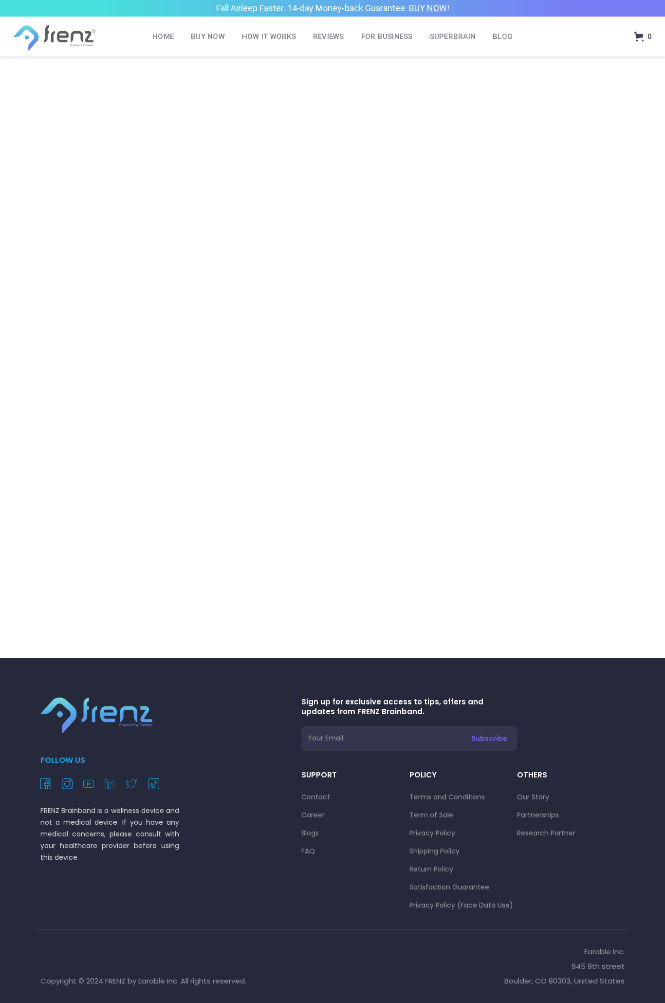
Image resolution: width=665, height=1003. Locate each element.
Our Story (533, 797)
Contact (315, 797)
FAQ (308, 851)
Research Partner (546, 833)
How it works (269, 36)
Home (163, 36)
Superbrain (453, 36)
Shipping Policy (434, 851)
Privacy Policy (432, 833)
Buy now (208, 36)
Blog (503, 36)
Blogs (310, 833)
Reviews (328, 36)
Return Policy (431, 869)
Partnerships (538, 815)
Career (313, 815)
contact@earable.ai (435, 341)
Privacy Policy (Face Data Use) (461, 905)
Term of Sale (431, 815)
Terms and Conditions (447, 797)
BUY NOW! (429, 8)
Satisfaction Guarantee (449, 887)
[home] (54, 36)
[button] (643, 36)
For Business (387, 36)
